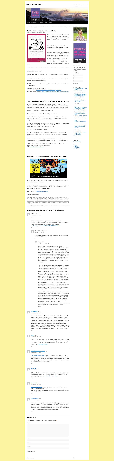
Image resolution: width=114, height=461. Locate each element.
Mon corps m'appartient (78, 135)
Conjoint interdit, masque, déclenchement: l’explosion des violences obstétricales (80, 100)
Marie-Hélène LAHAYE (52, 201)
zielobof (32, 335)
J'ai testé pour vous (77, 133)
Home (28, 22)
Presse (46, 22)
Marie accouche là (34, 4)
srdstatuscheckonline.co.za (36, 387)
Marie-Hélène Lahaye (35, 22)
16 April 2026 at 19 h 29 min (36, 352)
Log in (76, 145)
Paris (51, 202)
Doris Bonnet (29, 199)
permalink (30, 203)
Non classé (76, 136)
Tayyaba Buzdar (34, 398)
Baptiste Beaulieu (60, 197)
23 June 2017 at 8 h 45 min (39, 232)
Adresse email (76, 73)
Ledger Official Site (78, 119)
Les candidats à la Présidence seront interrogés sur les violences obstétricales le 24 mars (37, 27)
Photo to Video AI (77, 107)
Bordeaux (33, 198)
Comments (77, 147)
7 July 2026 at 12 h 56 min (35, 400)
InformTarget (77, 117)
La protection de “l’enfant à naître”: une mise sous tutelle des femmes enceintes (80, 92)
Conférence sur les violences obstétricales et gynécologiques (48, 90)
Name (28, 438)
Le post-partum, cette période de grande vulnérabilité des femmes (80, 113)
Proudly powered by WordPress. (80, 457)
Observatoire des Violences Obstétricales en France (40, 202)
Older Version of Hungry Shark (38, 351)
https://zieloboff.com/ (43, 344)
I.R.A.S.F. (51, 199)
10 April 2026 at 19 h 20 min (36, 336)
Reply (32, 227)
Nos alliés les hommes (78, 138)
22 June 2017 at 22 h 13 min (36, 215)
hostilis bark (76, 121)
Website (28, 446)
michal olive (33, 368)
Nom (74, 79)
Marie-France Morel (43, 201)
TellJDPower (77, 123)
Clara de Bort (37, 198)
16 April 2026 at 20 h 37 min (36, 370)
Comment (29, 423)
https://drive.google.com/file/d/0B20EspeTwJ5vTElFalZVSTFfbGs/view (46, 225)
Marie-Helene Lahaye (41, 32)
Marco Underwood (78, 104)
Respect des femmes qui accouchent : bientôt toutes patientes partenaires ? (80, 126)
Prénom (75, 76)
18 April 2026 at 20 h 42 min (36, 384)
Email (28, 442)
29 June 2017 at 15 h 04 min (43, 243)
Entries (76, 146)
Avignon (55, 197)
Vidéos (50, 22)
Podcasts (42, 22)
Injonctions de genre (78, 130)
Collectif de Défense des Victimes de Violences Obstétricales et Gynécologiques (54, 198)
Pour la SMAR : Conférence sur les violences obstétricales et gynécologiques (53, 91)
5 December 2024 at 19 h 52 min (37, 312)
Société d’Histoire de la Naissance (37, 147)
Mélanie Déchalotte (59, 201)
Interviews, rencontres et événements (42, 197)
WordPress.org (77, 148)
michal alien (33, 382)
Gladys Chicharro (47, 199)
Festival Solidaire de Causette (42, 191)
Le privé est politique (78, 134)
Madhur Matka (34, 311)
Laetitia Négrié (37, 201)
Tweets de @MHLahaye (77, 141)
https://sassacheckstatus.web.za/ (50, 376)
